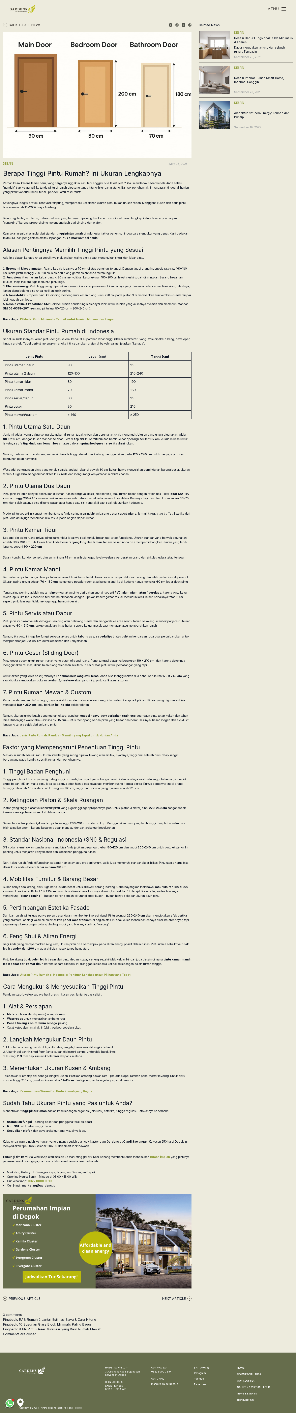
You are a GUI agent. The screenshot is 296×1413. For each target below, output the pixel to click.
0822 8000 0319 (40, 1181)
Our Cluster (246, 1380)
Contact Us (245, 1400)
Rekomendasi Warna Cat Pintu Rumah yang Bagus (56, 1091)
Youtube (199, 1378)
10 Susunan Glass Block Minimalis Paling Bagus (55, 1324)
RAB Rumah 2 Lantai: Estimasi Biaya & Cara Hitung (57, 1319)
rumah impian (160, 1157)
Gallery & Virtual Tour (253, 1387)
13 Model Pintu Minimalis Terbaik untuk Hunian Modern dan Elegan (67, 319)
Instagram (200, 1373)
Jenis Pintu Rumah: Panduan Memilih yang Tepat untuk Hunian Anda (69, 735)
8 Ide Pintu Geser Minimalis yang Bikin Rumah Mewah (60, 1329)
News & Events (247, 1393)
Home (240, 1367)
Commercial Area (249, 1374)
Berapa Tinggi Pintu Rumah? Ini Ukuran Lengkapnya (82, 173)
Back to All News (25, 25)
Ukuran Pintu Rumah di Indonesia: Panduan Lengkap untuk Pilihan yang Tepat (75, 974)
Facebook (200, 1384)
